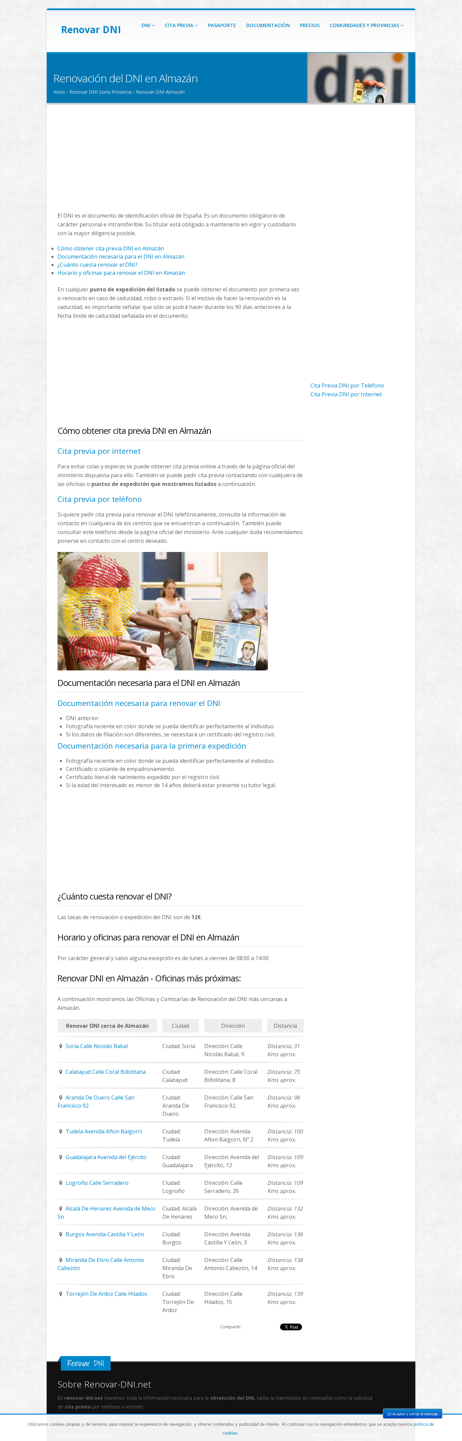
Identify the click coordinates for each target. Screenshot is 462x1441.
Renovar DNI (91, 29)
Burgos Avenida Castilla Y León (105, 1234)
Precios (310, 25)
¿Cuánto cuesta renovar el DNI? (97, 264)
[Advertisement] (180, 163)
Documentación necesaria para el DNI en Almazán (120, 256)
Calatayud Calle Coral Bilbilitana (106, 1072)
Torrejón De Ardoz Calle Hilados (106, 1294)
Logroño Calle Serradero (97, 1183)
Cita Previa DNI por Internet (346, 394)
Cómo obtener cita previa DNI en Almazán (110, 248)
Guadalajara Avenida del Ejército (106, 1157)
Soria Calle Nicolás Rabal (97, 1046)
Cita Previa (180, 25)
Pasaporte (222, 25)
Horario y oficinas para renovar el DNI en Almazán (121, 272)
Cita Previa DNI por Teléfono (347, 385)
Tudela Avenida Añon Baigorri (104, 1131)
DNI (147, 25)
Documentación (268, 25)
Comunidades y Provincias (365, 25)
